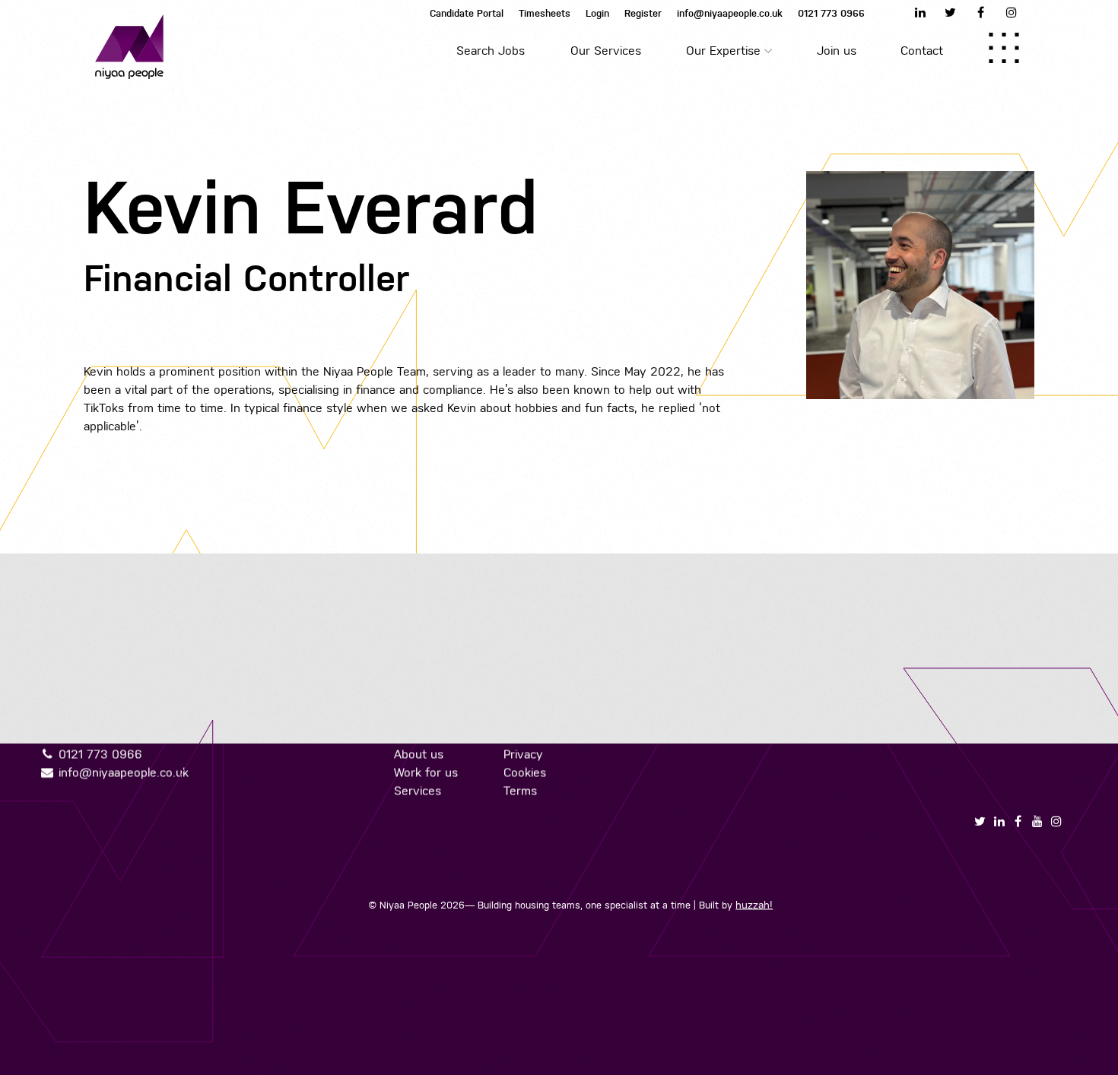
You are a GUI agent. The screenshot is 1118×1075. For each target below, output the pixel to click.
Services (416, 790)
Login (597, 13)
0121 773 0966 (831, 13)
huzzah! (754, 904)
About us (418, 754)
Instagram (1011, 12)
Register (643, 13)
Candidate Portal (466, 13)
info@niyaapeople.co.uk (730, 13)
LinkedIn (920, 12)
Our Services (605, 50)
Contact (921, 50)
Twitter (950, 12)
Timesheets (544, 13)
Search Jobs (490, 50)
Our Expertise (723, 50)
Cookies (524, 772)
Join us (836, 50)
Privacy (522, 754)
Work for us (425, 772)
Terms (519, 790)
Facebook (981, 12)
